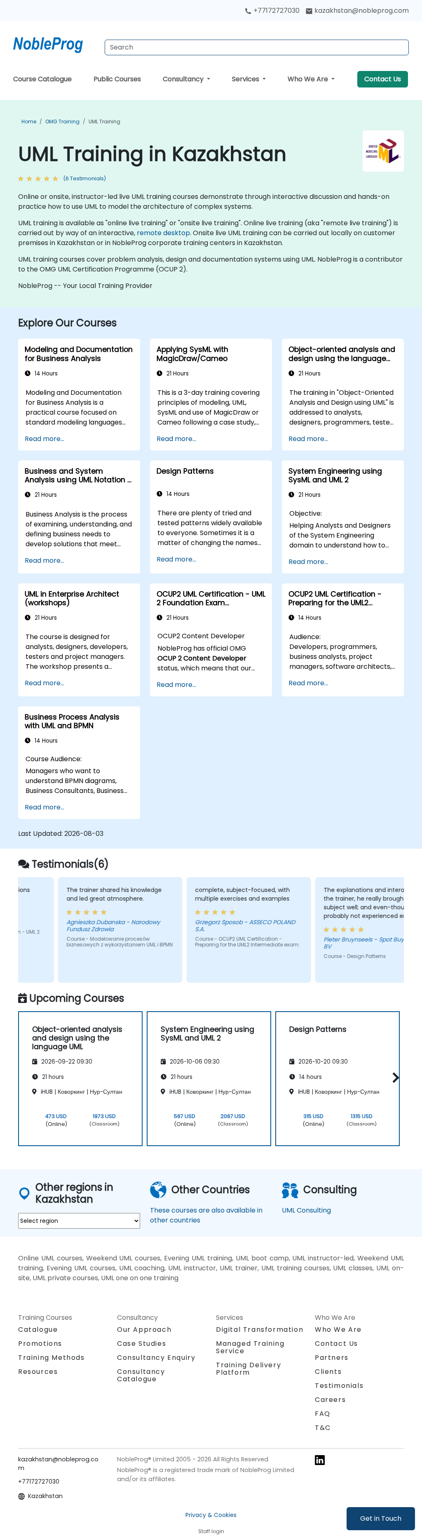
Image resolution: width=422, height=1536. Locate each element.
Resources (38, 1371)
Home (28, 121)
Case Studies (141, 1343)
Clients (328, 1371)
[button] (394, 1077)
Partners (332, 1357)
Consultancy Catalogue (141, 1375)
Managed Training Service (250, 1347)
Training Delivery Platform (248, 1368)
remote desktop (163, 233)
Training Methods (51, 1357)
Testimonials (339, 1385)
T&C (323, 1427)
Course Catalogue (42, 79)
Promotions (40, 1343)
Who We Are (309, 79)
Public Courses (117, 79)
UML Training (104, 121)
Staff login (211, 1531)
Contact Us (382, 79)
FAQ (323, 1413)
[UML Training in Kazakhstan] (55, 43)
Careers (330, 1399)
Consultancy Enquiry (156, 1357)
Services (246, 79)
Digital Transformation (259, 1329)
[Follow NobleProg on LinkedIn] (320, 1460)
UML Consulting (306, 1210)
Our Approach (144, 1329)
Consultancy (184, 79)
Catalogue (38, 1329)
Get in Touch (380, 1518)
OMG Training (62, 121)
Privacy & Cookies (211, 1515)
